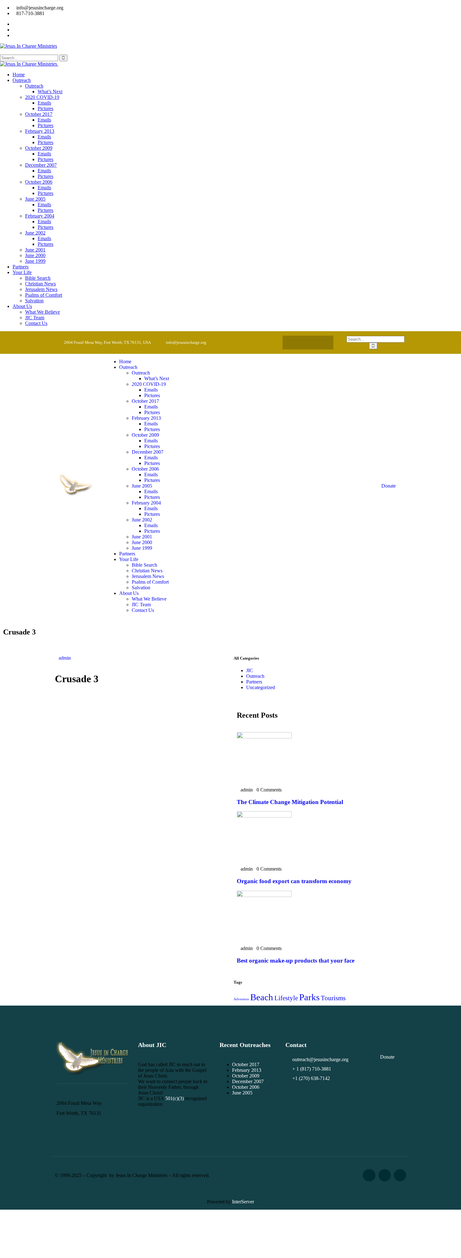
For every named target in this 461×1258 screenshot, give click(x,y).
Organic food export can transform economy (294, 881)
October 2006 (245, 1087)
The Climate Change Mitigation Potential (290, 802)
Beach (261, 997)
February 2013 (246, 1070)
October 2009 (245, 1075)
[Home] (76, 495)
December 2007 (248, 1081)
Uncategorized (260, 687)
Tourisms (333, 998)
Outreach (255, 676)
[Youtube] (320, 342)
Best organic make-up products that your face (295, 960)
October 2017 (245, 1064)
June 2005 (242, 1092)
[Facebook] (296, 342)
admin (65, 658)
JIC (249, 670)
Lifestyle (286, 998)
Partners (254, 681)
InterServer (243, 1201)
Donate (388, 486)
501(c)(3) (174, 1098)
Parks (309, 997)
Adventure (241, 999)
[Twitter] (308, 342)
